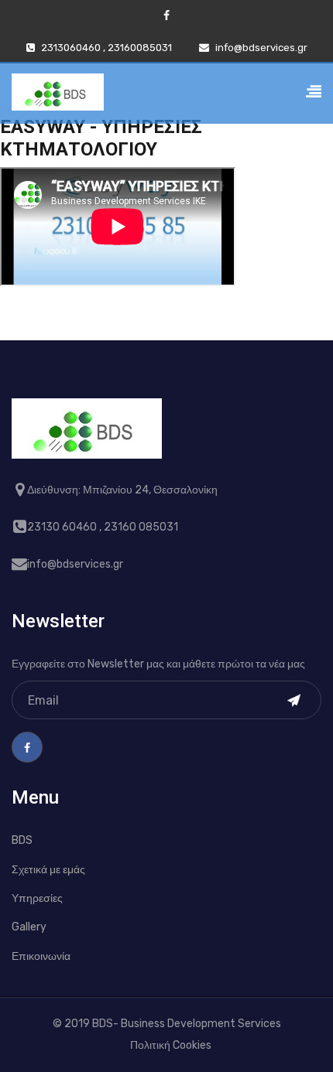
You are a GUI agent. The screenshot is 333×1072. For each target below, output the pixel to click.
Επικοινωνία (41, 956)
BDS (22, 840)
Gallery (29, 927)
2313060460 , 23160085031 (106, 47)
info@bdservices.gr (261, 47)
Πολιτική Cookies (170, 1045)
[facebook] (166, 15)
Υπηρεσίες (37, 898)
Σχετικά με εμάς (48, 869)
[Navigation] (313, 94)
